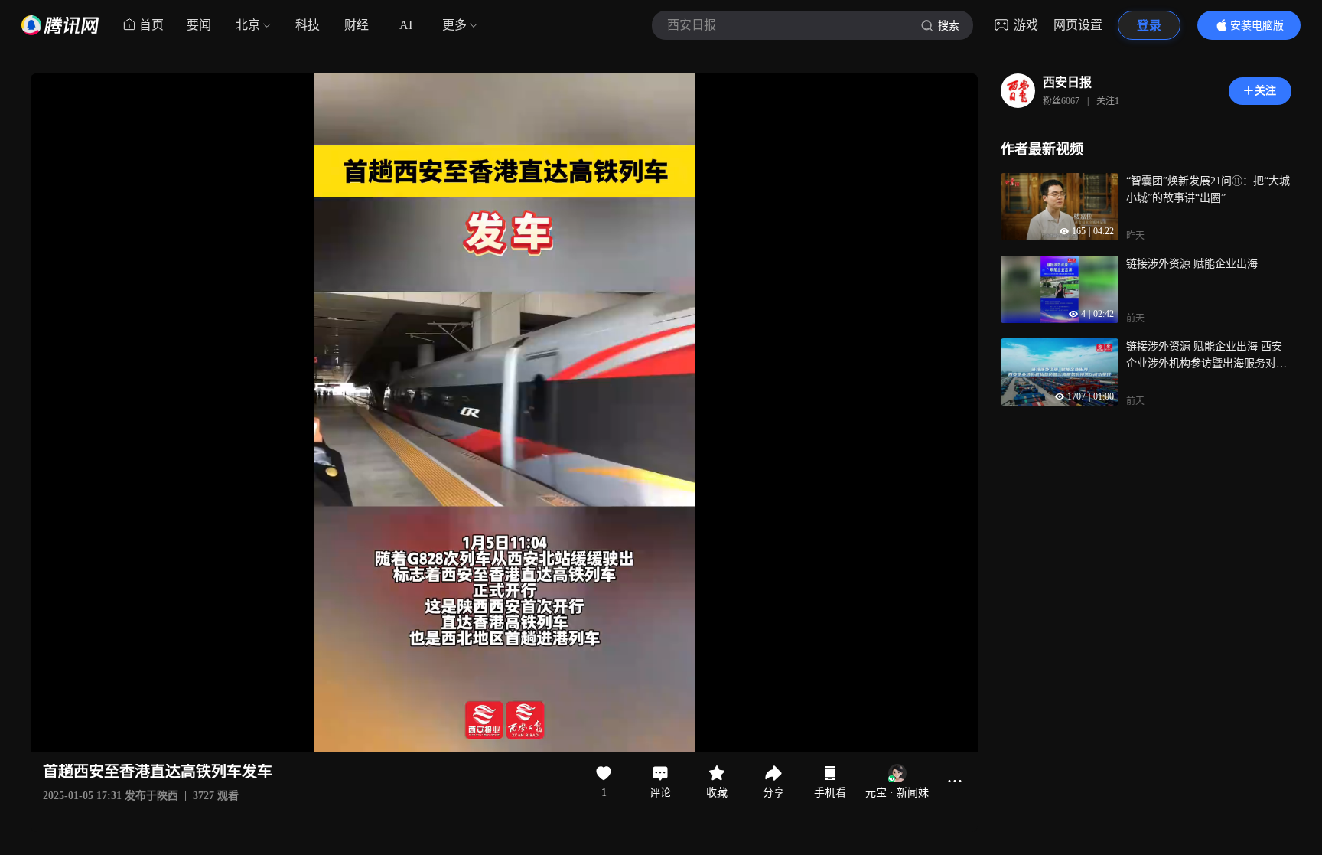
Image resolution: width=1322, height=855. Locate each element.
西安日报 (1067, 82)
